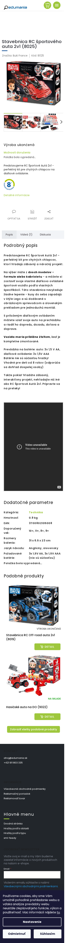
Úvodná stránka (13, 823)
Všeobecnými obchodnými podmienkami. (31, 886)
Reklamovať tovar (14, 798)
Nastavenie (32, 922)
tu (58, 912)
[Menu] (56, 5)
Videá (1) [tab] (26, 234)
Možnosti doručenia (17, 152)
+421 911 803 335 (13, 762)
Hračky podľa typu (15, 833)
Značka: (15, 55)
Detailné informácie (17, 195)
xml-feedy (10, 838)
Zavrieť (29, 209)
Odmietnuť (16, 934)
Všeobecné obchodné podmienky (25, 788)
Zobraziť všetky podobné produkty (33, 729)
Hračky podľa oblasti (16, 828)
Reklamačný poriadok (17, 793)
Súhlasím (47, 934)
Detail (49, 647)
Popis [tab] (9, 234)
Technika (36, 512)
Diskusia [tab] (45, 234)
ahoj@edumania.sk (15, 758)
